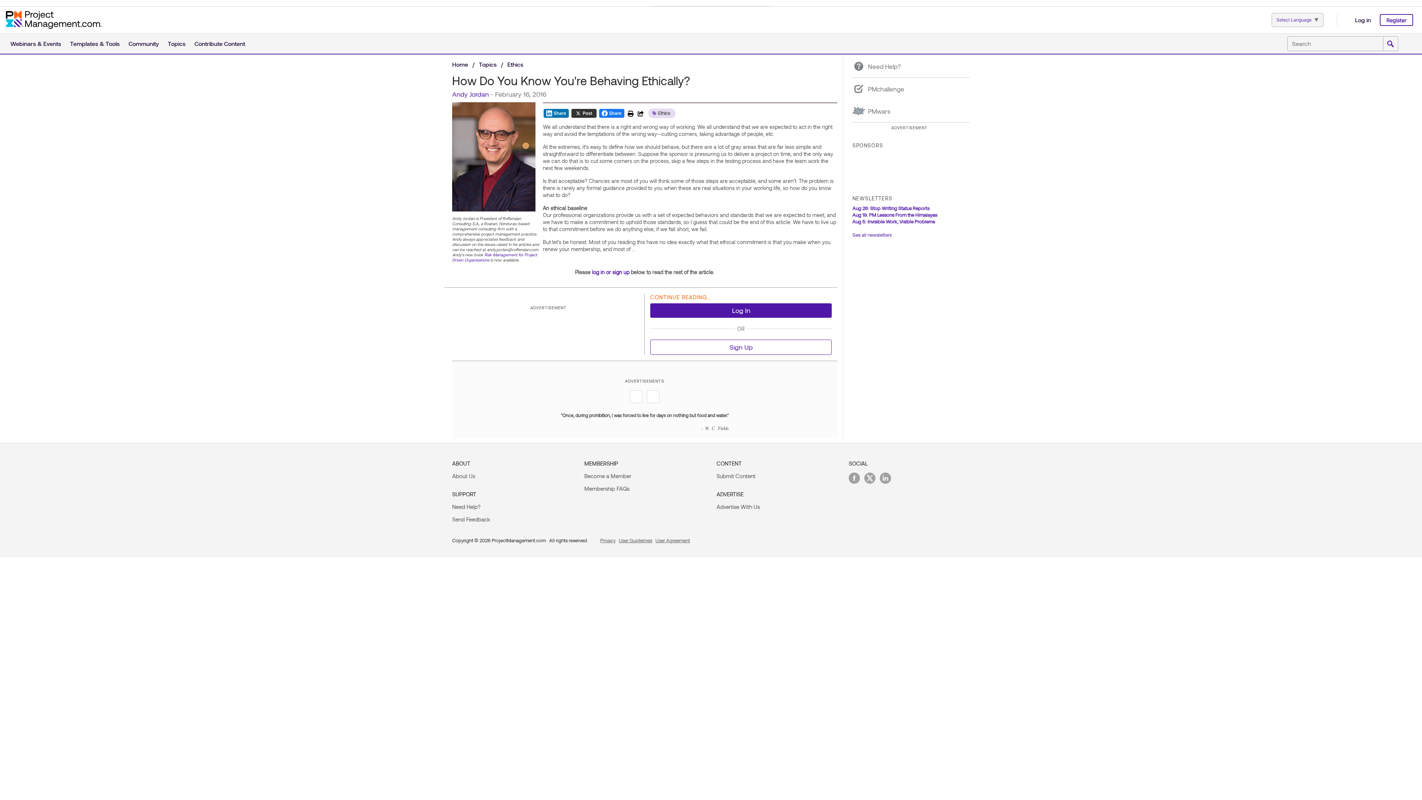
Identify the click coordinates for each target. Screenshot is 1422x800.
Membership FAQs (607, 488)
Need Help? (466, 506)
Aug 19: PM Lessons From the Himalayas (894, 215)
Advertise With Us (738, 506)
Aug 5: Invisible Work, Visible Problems (893, 221)
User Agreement (672, 540)
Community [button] (143, 43)
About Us (463, 476)
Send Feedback (471, 519)
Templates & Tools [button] (95, 43)
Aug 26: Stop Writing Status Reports (890, 208)
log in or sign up (611, 272)
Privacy (607, 540)
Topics (488, 64)
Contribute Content (219, 43)
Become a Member (607, 476)
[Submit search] (1390, 44)
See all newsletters (872, 235)
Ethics (515, 64)
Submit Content (736, 476)
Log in (1363, 19)
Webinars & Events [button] (35, 43)
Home (460, 64)
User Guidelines (635, 540)
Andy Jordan (470, 94)
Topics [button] (177, 43)
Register (1396, 20)
